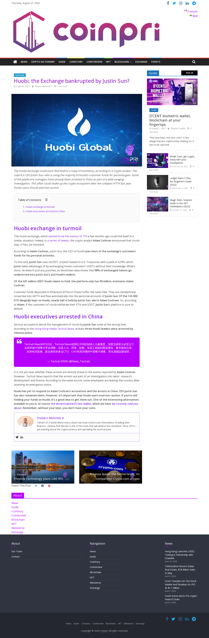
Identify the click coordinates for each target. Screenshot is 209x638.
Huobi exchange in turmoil (40, 206)
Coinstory (76, 61)
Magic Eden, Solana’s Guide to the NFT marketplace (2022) (181, 203)
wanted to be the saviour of (67, 236)
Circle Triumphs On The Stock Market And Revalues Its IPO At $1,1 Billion (180, 584)
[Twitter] (17, 437)
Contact (15, 556)
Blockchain (122, 61)
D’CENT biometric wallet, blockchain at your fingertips (170, 120)
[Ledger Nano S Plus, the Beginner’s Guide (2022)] (157, 176)
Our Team (16, 551)
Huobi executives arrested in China (45, 211)
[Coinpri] (15, 61)
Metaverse (17, 528)
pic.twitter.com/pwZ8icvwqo (79, 355)
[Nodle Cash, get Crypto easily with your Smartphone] (157, 155)
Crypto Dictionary (43, 61)
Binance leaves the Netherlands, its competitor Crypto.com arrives (115, 474)
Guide (62, 61)
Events (155, 61)
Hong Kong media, (55, 328)
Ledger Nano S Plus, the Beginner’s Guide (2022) (181, 181)
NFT (108, 61)
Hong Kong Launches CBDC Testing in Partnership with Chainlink (180, 555)
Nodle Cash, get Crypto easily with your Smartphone (182, 159)
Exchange (141, 61)
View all (189, 72)
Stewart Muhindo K (44, 86)
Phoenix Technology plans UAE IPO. (39, 477)
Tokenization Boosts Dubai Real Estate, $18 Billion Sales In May (180, 570)
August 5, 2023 (100, 361)
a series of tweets (58, 240)
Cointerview (94, 61)
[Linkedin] (21, 437)
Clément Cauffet (178, 128)
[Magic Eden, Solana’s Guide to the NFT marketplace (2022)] (157, 198)
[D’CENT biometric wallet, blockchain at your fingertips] (172, 80)
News (24, 61)
